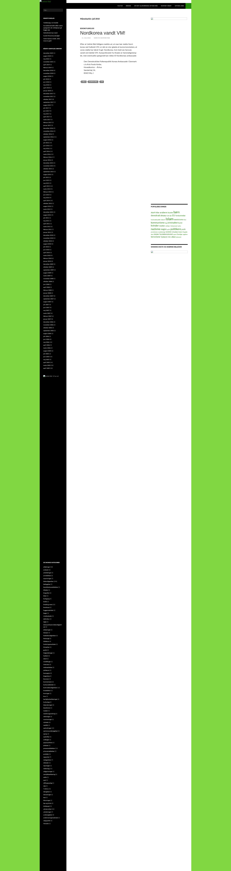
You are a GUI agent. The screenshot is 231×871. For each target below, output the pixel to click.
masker (45, 711)
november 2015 (48, 166)
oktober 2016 (47, 134)
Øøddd (128, 6)
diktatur (163, 216)
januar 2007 (47, 319)
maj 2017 (46, 114)
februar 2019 (47, 67)
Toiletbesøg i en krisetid (50, 22)
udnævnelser (47, 809)
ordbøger (46, 739)
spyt (44, 780)
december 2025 (48, 53)
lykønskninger (47, 705)
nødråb (45, 725)
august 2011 (47, 215)
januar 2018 (47, 90)
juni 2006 (46, 339)
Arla (84, 81)
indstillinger (47, 661)
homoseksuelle (155, 219)
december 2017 (48, 93)
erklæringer (46, 630)
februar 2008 (47, 290)
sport (174, 234)
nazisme (155, 229)
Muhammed (173, 226)
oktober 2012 (47, 203)
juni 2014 (46, 194)
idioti (45, 658)
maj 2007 (46, 310)
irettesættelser (47, 667)
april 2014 (46, 200)
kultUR (120, 6)
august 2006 (47, 333)
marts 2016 (47, 154)
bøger (45, 613)
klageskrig (46, 676)
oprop (45, 734)
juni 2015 (46, 180)
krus (44, 696)
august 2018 (47, 76)
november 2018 (48, 73)
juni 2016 (46, 145)
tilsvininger (46, 800)
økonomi (178, 237)
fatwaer (45, 632)
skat (152, 234)
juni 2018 (46, 82)
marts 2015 (47, 189)
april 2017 (46, 116)
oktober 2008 (47, 281)
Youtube (46, 823)
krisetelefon (47, 690)
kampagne (46, 673)
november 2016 (48, 131)
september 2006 (48, 330)
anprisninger (47, 578)
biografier (46, 593)
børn (176, 212)
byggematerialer (48, 610)
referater (46, 763)
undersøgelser (47, 815)
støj (44, 786)
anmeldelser (47, 575)
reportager (46, 765)
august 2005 (47, 351)
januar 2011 (47, 232)
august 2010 (47, 244)
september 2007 (48, 299)
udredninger (47, 812)
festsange (46, 638)
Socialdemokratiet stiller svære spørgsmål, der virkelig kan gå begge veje (53, 28)
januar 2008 (47, 293)
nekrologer (46, 716)
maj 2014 (46, 197)
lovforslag (46, 702)
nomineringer (47, 719)
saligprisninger (47, 771)
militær (167, 226)
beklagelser (46, 584)
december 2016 (48, 128)
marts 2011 (47, 226)
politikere (175, 229)
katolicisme (178, 220)
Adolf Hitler (155, 213)
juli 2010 (46, 247)
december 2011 (48, 212)
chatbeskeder (47, 616)
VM (102, 81)
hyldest (45, 656)
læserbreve (46, 708)
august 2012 (47, 206)
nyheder (45, 722)
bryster (170, 213)
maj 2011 (46, 221)
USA (169, 237)
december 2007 (48, 296)
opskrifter (46, 737)
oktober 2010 (47, 241)
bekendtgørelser (87, 28)
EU (173, 216)
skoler (156, 234)
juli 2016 (46, 142)
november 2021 (48, 62)
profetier (46, 754)
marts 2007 (47, 313)
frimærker (46, 647)
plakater (45, 745)
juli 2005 (46, 353)
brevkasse (46, 607)
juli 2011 (46, 218)
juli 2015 (46, 177)
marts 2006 (47, 348)
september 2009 (48, 270)
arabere (163, 213)
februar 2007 (47, 316)
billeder (45, 590)
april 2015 (46, 186)
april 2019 (46, 64)
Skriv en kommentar (102, 38)
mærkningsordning (49, 713)
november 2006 (48, 325)
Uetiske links (179, 6)
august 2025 (47, 56)
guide (45, 650)
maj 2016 (46, 148)
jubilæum (46, 670)
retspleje (175, 232)
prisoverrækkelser (48, 751)
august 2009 (47, 273)
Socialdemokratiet (166, 234)
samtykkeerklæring (49, 774)
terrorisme (155, 237)
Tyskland (164, 237)
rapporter (46, 757)
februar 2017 (47, 122)
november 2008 (48, 278)
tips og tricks (47, 803)
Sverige (179, 234)
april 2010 (46, 252)
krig (166, 223)
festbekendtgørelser (49, 635)
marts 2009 (47, 275)
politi (168, 229)
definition (46, 619)
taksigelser (46, 791)
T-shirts (45, 789)
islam (169, 219)
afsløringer (46, 567)
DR (168, 215)
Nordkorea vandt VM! (102, 33)
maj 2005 (46, 359)
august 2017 (47, 105)
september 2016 (48, 137)
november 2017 (48, 96)
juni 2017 (46, 111)
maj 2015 (46, 183)
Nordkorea (93, 81)
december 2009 (48, 264)
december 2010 (48, 235)
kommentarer (47, 682)
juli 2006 (46, 336)
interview (46, 664)
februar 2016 (47, 157)
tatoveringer (47, 794)
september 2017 (48, 102)
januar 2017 (47, 125)
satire (45, 777)
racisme (168, 232)
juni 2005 (46, 356)
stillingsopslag (47, 783)
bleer (44, 596)
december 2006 (48, 322)
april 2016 (46, 151)
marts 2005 (47, 365)
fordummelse (180, 216)
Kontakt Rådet (166, 6)
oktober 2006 (47, 327)
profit (183, 229)
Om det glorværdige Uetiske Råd (146, 6)
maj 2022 (46, 59)
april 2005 (46, 362)
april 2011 (46, 223)
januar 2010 (47, 261)
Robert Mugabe (182, 232)
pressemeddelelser (49, 748)
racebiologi (161, 232)
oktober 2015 (47, 168)
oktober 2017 (47, 99)
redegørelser (47, 760)
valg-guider (46, 820)
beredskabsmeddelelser (50, 587)
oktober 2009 (47, 267)
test (44, 797)
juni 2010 (46, 249)
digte (44, 622)
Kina (184, 219)
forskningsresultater (49, 644)
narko (179, 226)
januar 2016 (47, 160)
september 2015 (48, 171)
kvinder (155, 226)
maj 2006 (46, 342)
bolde (45, 601)
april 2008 (46, 287)
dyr (171, 216)
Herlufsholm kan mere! (50, 33)
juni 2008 (46, 284)
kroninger (46, 693)
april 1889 (46, 368)
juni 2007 (46, 307)
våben (173, 237)
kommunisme (157, 223)
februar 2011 (47, 229)
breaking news (47, 604)
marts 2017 (47, 119)
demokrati (155, 216)
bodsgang (46, 598)
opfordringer (47, 728)
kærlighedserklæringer (50, 699)
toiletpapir (46, 806)
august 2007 (47, 301)
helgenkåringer (48, 653)
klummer (46, 679)
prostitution (154, 232)
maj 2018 (46, 85)
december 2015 (48, 163)
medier (162, 226)
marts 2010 (47, 255)
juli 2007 (46, 304)
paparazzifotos (47, 742)
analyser (45, 570)
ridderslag (46, 768)
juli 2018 (46, 79)
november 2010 (48, 238)
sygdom (185, 234)
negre (164, 229)
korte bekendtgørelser (50, 687)
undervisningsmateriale (50, 817)
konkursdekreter (48, 685)
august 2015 (47, 174)
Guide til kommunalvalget (51, 35)
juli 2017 (46, 108)
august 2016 (47, 140)
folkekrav (46, 641)
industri (163, 219)
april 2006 (46, 345)
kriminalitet (173, 223)
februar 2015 (47, 192)
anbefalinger (47, 572)
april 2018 (46, 88)
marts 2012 (47, 209)
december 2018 (48, 70)
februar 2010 (47, 258)
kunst (180, 223)
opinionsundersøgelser (50, 731)
